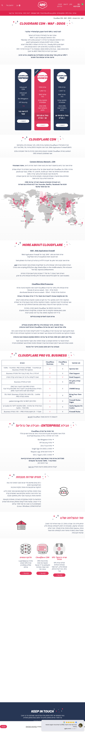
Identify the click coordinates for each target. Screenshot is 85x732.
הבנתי (3, 726)
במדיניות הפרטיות (31, 727)
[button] (84, 720)
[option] (62, 100)
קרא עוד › (59, 575)
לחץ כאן (30, 417)
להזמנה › (62, 125)
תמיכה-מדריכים (59, 5)
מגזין (70, 4)
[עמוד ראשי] (42, 5)
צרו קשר (30, 467)
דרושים (66, 4)
